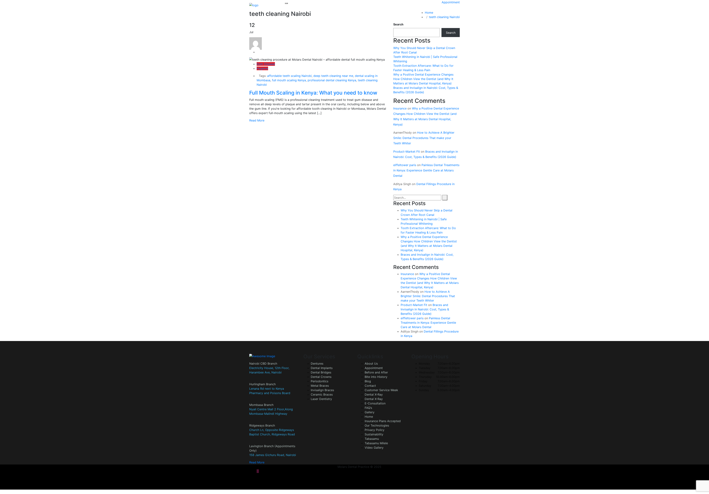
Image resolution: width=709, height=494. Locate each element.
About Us (371, 363)
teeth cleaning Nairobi (444, 17)
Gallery (369, 412)
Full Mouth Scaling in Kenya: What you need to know (313, 93)
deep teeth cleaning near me (333, 76)
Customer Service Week (381, 390)
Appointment (451, 2)
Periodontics (319, 381)
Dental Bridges (321, 372)
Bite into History (376, 377)
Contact (370, 385)
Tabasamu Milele (376, 443)
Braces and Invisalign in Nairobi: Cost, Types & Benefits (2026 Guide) (425, 309)
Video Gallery (374, 447)
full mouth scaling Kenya (289, 80)
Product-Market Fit (406, 151)
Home (430, 12)
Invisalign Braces (322, 390)
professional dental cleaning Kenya (332, 80)
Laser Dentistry (321, 399)
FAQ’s (368, 408)
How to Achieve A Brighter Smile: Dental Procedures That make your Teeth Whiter (423, 138)
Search (398, 24)
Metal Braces (320, 385)
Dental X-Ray (374, 394)
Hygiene (262, 68)
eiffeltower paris (404, 165)
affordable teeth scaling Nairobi (289, 76)
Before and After (376, 372)
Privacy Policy (374, 430)
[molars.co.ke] (253, 5)
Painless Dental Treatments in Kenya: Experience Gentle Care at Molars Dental (426, 170)
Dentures (317, 363)
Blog (368, 381)
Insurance (400, 108)
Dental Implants (322, 368)
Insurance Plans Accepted (383, 421)
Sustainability (374, 434)
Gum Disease (266, 64)
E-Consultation (375, 403)
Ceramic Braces (322, 394)
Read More (256, 120)
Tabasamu (372, 439)
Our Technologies (377, 425)
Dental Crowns (321, 377)
